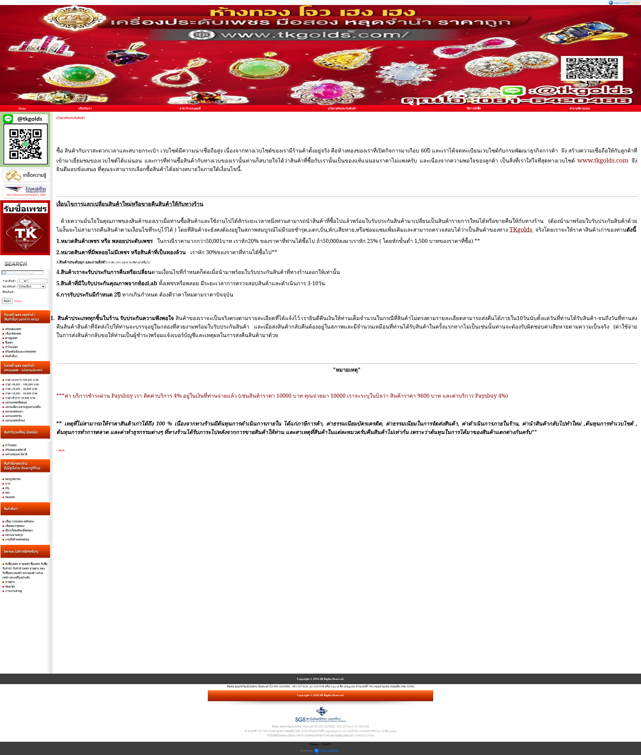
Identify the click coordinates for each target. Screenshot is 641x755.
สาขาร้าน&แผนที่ (190, 108)
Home (22, 108)
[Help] (18, 301)
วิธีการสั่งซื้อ (473, 108)
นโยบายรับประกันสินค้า (342, 108)
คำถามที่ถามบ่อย (580, 108)
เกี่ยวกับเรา (85, 108)
